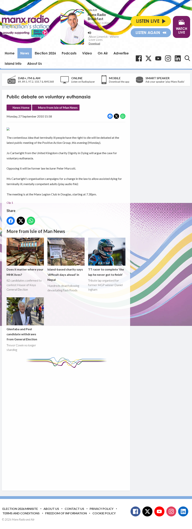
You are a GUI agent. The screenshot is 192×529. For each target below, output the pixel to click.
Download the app (119, 81)
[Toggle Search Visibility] (187, 58)
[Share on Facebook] (110, 116)
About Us (34, 63)
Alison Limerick (98, 36)
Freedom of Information (66, 513)
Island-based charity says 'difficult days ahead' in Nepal (65, 274)
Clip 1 (10, 202)
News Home (21, 107)
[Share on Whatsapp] (122, 116)
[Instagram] (168, 58)
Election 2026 (45, 53)
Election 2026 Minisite (20, 508)
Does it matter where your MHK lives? (25, 272)
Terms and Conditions (21, 513)
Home (10, 53)
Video (87, 53)
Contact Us (74, 508)
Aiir (32, 519)
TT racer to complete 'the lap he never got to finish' (106, 272)
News (24, 53)
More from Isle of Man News (58, 107)
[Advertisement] (77, 426)
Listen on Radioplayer (83, 81)
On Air (103, 53)
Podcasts (69, 53)
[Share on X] (116, 116)
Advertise (121, 53)
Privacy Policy (101, 508)
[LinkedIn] (178, 58)
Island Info (13, 63)
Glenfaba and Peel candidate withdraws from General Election (22, 334)
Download (94, 43)
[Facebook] (139, 58)
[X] (149, 58)
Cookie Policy (104, 513)
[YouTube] (158, 58)
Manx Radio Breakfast (97, 17)
